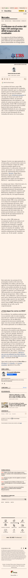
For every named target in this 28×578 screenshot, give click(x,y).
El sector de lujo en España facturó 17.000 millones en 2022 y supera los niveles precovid (18, 404)
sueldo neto (22, 522)
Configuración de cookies (20, 564)
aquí (21, 423)
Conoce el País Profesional (14, 537)
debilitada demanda (18, 95)
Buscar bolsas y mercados (7, 495)
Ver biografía (10, 374)
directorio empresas (22, 527)
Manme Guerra (12, 399)
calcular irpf (5, 522)
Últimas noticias (5, 469)
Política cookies (13, 564)
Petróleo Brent (22, 8)
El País (25, 13)
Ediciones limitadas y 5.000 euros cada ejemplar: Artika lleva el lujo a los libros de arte (17, 396)
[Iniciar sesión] (26, 10)
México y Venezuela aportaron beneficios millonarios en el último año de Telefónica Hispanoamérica (12, 488)
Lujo (10, 413)
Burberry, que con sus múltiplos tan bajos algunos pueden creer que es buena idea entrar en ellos (14, 355)
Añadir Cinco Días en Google (9, 82)
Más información (4, 419)
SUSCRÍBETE (21, 10)
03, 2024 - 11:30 (15, 75)
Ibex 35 (3, 8)
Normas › (25, 387)
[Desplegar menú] (2, 10)
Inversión (3, 24)
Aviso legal (8, 564)
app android (22, 532)
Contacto (4, 564)
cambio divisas (14, 527)
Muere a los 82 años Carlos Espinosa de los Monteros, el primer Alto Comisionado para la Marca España (14, 474)
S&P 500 (12, 8)
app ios (14, 532)
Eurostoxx (7, 502)
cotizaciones (5, 532)
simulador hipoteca (14, 522)
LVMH (7, 413)
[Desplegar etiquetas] (26, 414)
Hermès (11, 173)
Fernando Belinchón (14, 73)
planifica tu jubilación (5, 527)
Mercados (5, 17)
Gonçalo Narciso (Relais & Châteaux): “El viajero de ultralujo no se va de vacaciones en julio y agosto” (13, 483)
